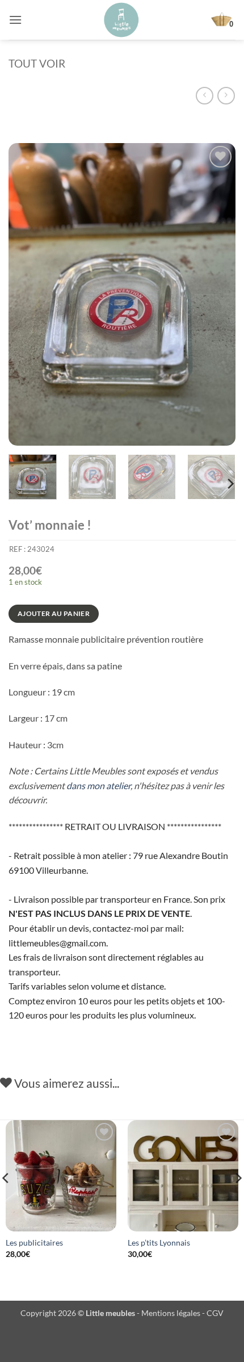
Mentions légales (170, 1313)
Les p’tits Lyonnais (159, 1242)
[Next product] (204, 95)
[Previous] (27, 294)
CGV (215, 1313)
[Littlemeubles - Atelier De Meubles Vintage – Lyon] (122, 20)
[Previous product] (226, 95)
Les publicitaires (34, 1242)
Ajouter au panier (54, 613)
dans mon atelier (98, 785)
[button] (15, 19)
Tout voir (37, 63)
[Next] (217, 294)
